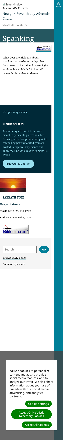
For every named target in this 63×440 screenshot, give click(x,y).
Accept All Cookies (37, 425)
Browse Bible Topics (14, 257)
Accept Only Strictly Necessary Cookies (31, 414)
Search (9, 24)
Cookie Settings (38, 404)
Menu (23, 24)
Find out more (15, 163)
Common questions (14, 264)
